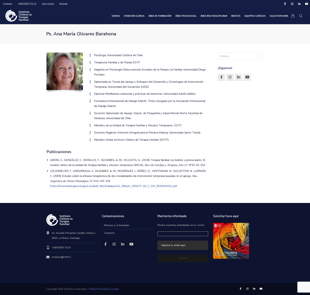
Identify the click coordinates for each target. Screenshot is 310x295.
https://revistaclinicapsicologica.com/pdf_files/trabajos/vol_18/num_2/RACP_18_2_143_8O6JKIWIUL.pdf (113, 186)
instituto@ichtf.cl (61, 257)
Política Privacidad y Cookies (104, 289)
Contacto (7, 4)
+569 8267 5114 (27, 4)
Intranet (63, 4)
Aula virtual (48, 4)
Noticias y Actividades (116, 225)
